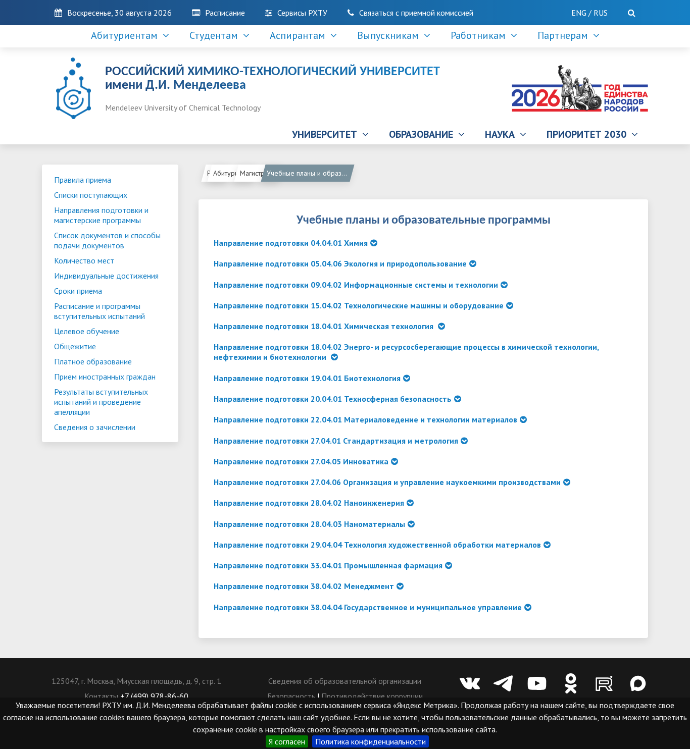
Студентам (216, 35)
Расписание (225, 13)
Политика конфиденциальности (370, 741)
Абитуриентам (233, 173)
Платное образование (93, 361)
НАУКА (502, 134)
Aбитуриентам (127, 35)
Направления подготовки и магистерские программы (101, 215)
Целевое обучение (86, 331)
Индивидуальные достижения (106, 276)
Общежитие (75, 346)
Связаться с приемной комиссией (416, 13)
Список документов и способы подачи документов (107, 240)
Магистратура (260, 173)
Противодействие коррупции (372, 696)
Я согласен (287, 741)
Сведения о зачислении (94, 427)
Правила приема (82, 180)
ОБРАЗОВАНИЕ (423, 134)
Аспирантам (300, 35)
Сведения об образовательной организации (344, 681)
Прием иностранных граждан (105, 376)
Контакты (101, 696)
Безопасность (291, 696)
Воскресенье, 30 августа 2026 (119, 13)
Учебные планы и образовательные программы (309, 173)
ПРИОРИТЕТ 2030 (589, 134)
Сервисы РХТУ (302, 13)
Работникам (481, 35)
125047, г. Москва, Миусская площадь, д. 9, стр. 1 (136, 681)
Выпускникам (390, 35)
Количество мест (84, 260)
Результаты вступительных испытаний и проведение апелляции (101, 402)
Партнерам (565, 35)
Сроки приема (78, 291)
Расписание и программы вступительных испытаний (99, 311)
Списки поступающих (90, 195)
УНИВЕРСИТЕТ (327, 134)
